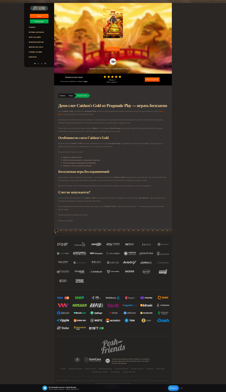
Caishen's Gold (82, 95)
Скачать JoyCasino (129, 372)
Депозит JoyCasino (36, 47)
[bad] (105, 77)
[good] (116, 77)
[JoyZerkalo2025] (45, 63)
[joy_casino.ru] (38, 63)
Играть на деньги (152, 79)
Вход (39, 16)
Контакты (33, 57)
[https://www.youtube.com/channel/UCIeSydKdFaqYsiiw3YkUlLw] (35, 63)
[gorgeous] (120, 77)
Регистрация (39, 22)
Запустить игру (113, 49)
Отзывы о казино (35, 52)
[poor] (108, 77)
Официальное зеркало (100, 372)
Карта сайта (160, 368)
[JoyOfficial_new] (41, 63)
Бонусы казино (35, 37)
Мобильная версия (36, 42)
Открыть (173, 388)
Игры (71, 95)
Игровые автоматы (36, 32)
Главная (32, 27)
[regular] (112, 77)
